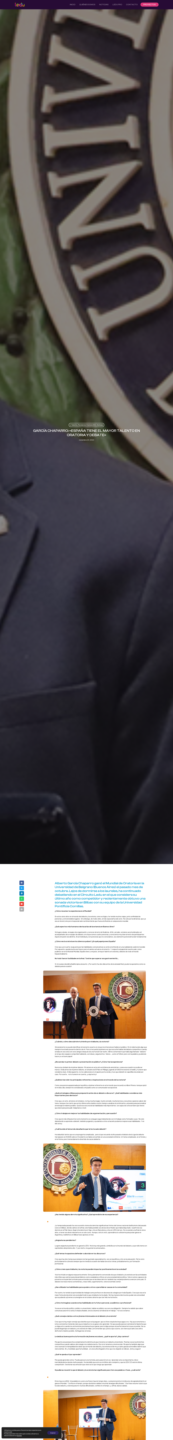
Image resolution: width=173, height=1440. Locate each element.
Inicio (72, 4)
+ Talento (73, 425)
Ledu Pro (117, 4)
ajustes (19, 1435)
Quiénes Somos (87, 4)
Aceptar (53, 1433)
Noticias (104, 4)
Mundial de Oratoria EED (87, 425)
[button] (21, 883)
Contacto (132, 4)
